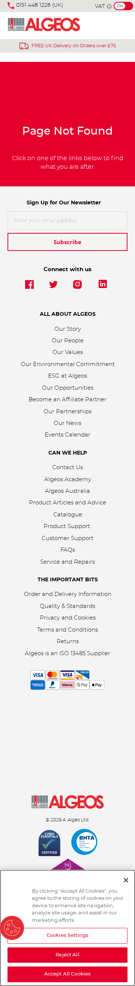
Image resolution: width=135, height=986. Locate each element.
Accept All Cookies (67, 974)
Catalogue (67, 515)
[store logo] (44, 26)
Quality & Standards (67, 606)
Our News (67, 423)
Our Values (67, 352)
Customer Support (67, 538)
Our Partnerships (68, 411)
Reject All (67, 955)
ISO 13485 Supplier (84, 653)
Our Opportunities (67, 388)
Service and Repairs (67, 562)
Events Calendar (67, 435)
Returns (68, 641)
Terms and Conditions (67, 630)
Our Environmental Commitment (68, 364)
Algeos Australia (67, 491)
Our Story (67, 329)
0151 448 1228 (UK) (39, 5)
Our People (68, 341)
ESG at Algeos (67, 376)
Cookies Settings (67, 935)
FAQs (67, 550)
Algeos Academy (67, 479)
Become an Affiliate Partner (67, 399)
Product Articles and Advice (67, 503)
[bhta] (85, 843)
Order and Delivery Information (67, 594)
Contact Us (67, 467)
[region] (67, 928)
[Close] (126, 880)
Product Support (68, 526)
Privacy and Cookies (68, 618)
